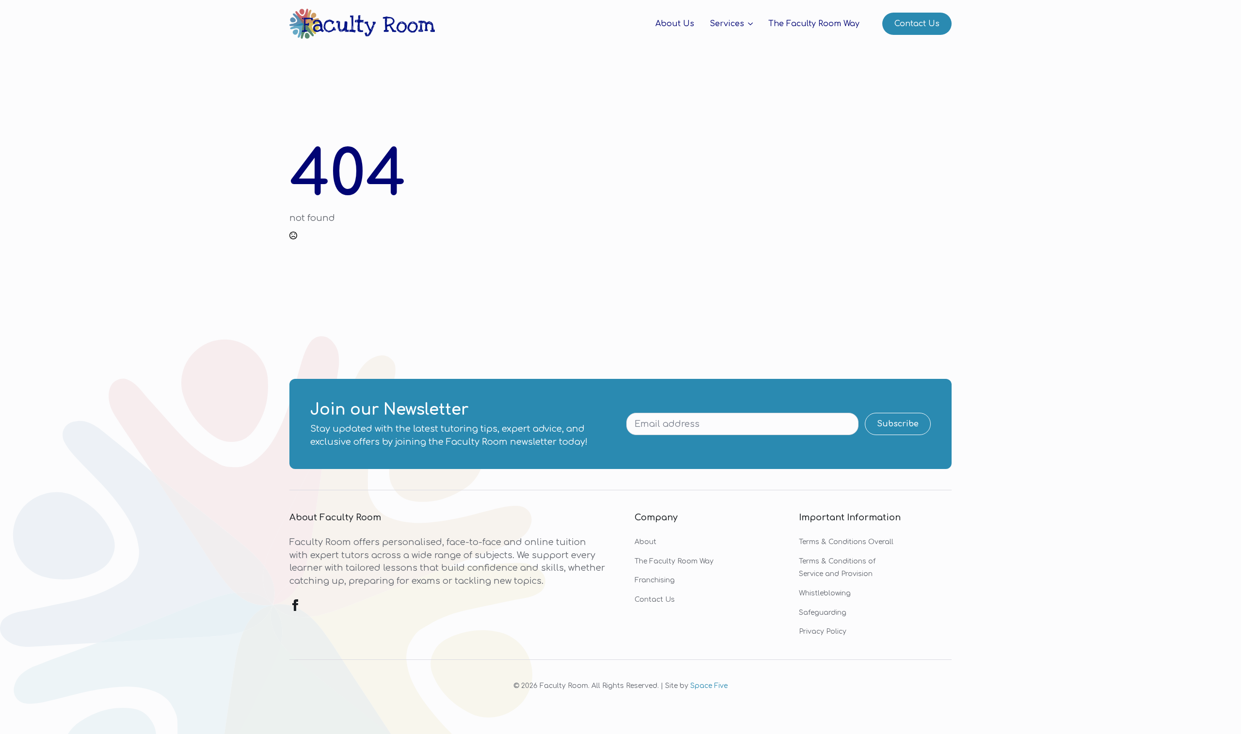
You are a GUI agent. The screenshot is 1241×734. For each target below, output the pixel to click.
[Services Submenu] (748, 24)
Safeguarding (822, 612)
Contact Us (655, 599)
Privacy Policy (822, 631)
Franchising (655, 580)
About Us (674, 23)
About (645, 542)
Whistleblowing (825, 593)
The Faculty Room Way (813, 23)
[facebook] (295, 605)
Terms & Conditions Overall (846, 542)
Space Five (709, 685)
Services (727, 23)
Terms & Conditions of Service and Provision (837, 568)
